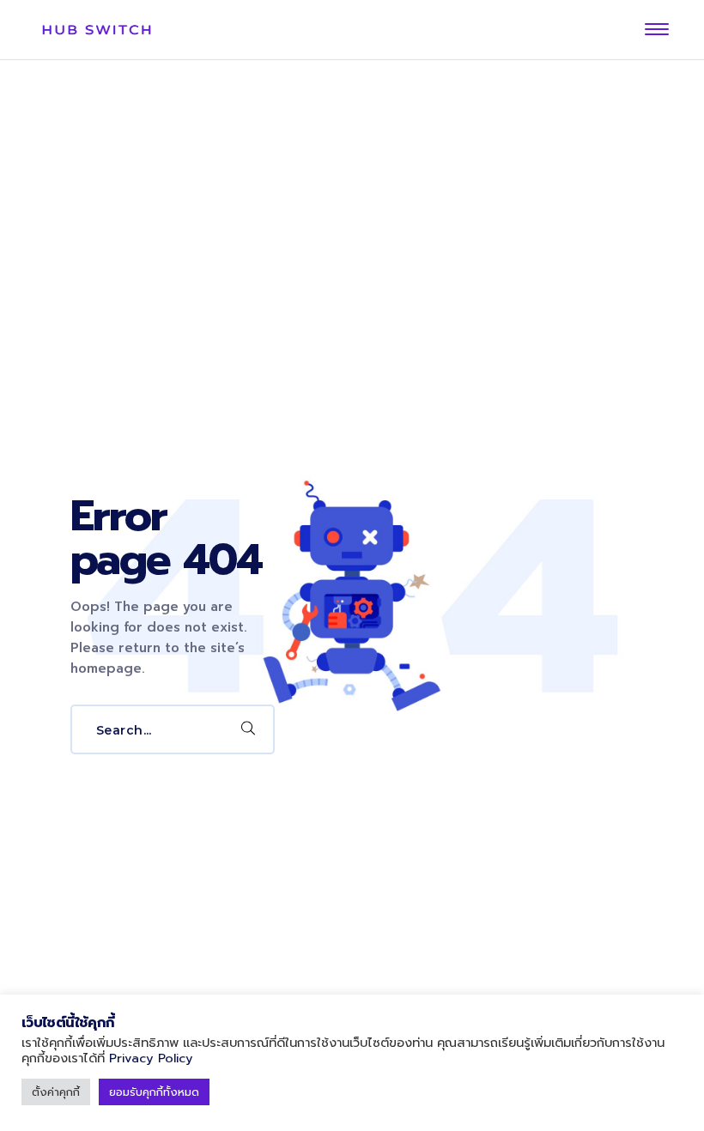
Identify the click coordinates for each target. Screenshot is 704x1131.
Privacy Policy (151, 1058)
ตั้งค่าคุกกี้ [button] (56, 1092)
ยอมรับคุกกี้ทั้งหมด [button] (154, 1092)
